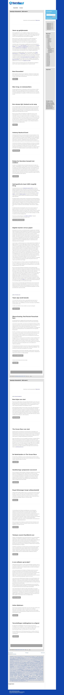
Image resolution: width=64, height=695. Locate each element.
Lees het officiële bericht (17, 355)
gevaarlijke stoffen (28, 662)
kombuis (40, 665)
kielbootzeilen (11, 665)
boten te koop (15, 659)
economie (16, 661)
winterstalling (20, 680)
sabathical (24, 671)
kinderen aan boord (15, 665)
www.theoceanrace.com (19, 446)
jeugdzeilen (25, 664)
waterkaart (28, 677)
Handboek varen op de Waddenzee (21, 47)
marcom (39, 666)
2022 (47, 53)
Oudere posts (43, 652)
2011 (47, 62)
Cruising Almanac (22, 53)
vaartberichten (33, 675)
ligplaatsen (26, 666)
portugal (29, 669)
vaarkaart (37, 674)
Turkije (33, 673)
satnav (26, 671)
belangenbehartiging (40, 657)
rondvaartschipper (18, 671)
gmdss (32, 662)
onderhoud (20, 668)
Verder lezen (15, 176)
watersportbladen (19, 678)
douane (37, 660)
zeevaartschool (36, 680)
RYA (22, 671)
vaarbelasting (12, 674)
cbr (38, 659)
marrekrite (23, 667)
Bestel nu (15, 124)
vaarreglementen (20, 675)
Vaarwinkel (15, 7)
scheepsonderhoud (37, 671)
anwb (37, 656)
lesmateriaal (23, 666)
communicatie (11, 660)
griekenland (41, 662)
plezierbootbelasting (20, 669)
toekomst (21, 673)
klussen (37, 665)
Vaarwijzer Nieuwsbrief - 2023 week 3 (19, 380)
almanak (33, 656)
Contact (21, 7)
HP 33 (36, 53)
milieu (36, 667)
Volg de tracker (16, 308)
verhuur (42, 676)
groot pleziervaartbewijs (21, 663)
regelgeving (23, 670)
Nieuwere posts (10, 652)
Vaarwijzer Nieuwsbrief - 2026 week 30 (50, 29)
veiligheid (38, 676)
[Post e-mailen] (25, 649)
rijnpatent (38, 670)
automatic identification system (19, 657)
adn (17, 656)
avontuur (29, 657)
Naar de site (15, 527)
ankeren (35, 656)
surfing (11, 673)
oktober (49, 40)
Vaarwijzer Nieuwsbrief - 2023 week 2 (51, 52)
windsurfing (41, 679)
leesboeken (18, 666)
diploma (30, 660)
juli (48, 42)
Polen (24, 669)
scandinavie (28, 671)
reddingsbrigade (14, 670)
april (48, 45)
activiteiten (15, 656)
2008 (47, 65)
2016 (47, 58)
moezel (38, 667)
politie (25, 669)
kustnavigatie (12, 666)
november (49, 39)
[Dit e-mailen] (27, 376)
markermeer (15, 667)
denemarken (24, 660)
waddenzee (19, 677)
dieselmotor (27, 660)
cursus (16, 660)
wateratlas (24, 677)
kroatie (42, 665)
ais (31, 656)
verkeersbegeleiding (12, 677)
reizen (32, 670)
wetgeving (39, 679)
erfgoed (31, 661)
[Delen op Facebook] (30, 376)
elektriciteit (21, 661)
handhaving (36, 663)
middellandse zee (33, 667)
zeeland (27, 680)
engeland (29, 661)
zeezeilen (39, 680)
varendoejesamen (34, 676)
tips (17, 673)
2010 (47, 63)
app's (39, 656)
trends (30, 673)
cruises (14, 660)
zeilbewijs (42, 680)
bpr (17, 659)
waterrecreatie (38, 677)
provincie (41, 669)
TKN (18, 673)
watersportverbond (17, 679)
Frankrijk (16, 662)
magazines (32, 666)
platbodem (16, 669)
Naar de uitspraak (16, 597)
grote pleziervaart (32, 663)
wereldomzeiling (28, 679)
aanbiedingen (12, 656)
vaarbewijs (15, 674)
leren (20, 666)
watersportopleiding (40, 678)
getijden (25, 662)
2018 (47, 56)
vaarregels (15, 675)
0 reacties (23, 649)
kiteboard (19, 665)
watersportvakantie (12, 679)
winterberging (12, 680)
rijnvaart (41, 670)
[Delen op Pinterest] (31, 376)
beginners (37, 657)
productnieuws (34, 669)
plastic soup (13, 669)
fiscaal (13, 662)
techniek (16, 673)
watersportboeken (25, 678)
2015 (47, 59)
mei (48, 44)
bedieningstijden (33, 657)
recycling (11, 670)
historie (40, 663)
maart (48, 46)
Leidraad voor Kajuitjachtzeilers (23, 46)
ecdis (14, 661)
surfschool (13, 673)
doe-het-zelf (34, 660)
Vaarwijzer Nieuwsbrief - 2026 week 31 (50, 27)
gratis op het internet (15, 59)
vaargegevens (27, 674)
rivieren (15, 671)
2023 (47, 37)
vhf (15, 677)
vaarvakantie (11, 676)
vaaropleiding (41, 674)
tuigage (32, 673)
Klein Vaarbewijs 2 (24, 45)
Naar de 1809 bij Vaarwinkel (18, 219)
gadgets (20, 662)
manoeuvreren (35, 666)
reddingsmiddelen (19, 670)
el (19, 661)
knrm (38, 665)
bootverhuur (11, 659)
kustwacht (15, 666)
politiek (27, 669)
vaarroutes (24, 675)
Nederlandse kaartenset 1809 (28, 188)
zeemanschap (30, 680)
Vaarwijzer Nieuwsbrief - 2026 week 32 (50, 26)
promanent (37, 669)
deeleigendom (21, 660)
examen (42, 661)
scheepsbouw (32, 671)
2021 (47, 54)
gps (39, 662)
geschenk (22, 662)
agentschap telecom (28, 656)
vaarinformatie (33, 674)
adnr (18, 656)
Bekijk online (38, 20)
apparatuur (41, 656)
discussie (32, 660)
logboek (29, 666)
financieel (11, 662)
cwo (18, 660)
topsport (28, 673)
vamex (30, 676)
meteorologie (28, 667)
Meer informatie (16, 150)
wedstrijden (22, 679)
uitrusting (39, 673)
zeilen (13, 681)
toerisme (23, 673)
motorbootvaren (41, 667)
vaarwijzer (21, 676)
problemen (31, 669)
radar (42, 669)
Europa (33, 661)
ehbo (18, 661)
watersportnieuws (32, 678)
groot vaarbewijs (27, 663)
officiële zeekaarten (23, 194)
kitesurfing (22, 665)
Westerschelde (32, 679)
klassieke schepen (27, 665)
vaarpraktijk (11, 675)
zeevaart (33, 680)
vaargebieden (24, 674)
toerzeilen (25, 673)
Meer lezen (15, 554)
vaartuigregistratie (41, 675)
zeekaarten (24, 680)
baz (30, 657)
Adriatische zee (21, 656)
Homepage (26, 652)
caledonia (31, 659)
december (49, 38)
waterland (35, 677)
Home (10, 7)
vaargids (30, 674)
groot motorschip (15, 663)
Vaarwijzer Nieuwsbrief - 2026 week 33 (50, 25)
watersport (41, 677)
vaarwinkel (26, 676)
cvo (17, 660)
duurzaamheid (12, 661)
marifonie (41, 666)
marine (13, 667)
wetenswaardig (36, 679)
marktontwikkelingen (19, 667)
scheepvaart (41, 671)
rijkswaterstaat (35, 670)
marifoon (11, 667)
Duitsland (42, 660)
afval (24, 656)
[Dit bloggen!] (28, 376)
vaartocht (37, 675)
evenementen (37, 661)
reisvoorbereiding (28, 670)
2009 (47, 64)
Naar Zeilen (15, 362)
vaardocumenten (20, 674)
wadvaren (22, 677)
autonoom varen (25, 657)
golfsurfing (37, 662)
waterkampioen (32, 677)
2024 (47, 36)
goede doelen (34, 662)
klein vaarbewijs (32, 665)
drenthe (39, 660)
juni (48, 43)
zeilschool (22, 681)
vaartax (30, 675)
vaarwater (15, 676)
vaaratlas (42, 673)
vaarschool (27, 675)
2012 (47, 61)
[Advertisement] (20, 686)
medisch (26, 667)
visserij (16, 677)
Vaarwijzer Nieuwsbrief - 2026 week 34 (50, 23)
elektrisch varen (24, 661)
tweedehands (36, 673)
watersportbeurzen (13, 678)
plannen (11, 669)
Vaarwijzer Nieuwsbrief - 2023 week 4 (19, 11)
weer (25, 679)
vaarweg (18, 676)
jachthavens (11, 664)
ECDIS (23, 279)
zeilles (17, 681)
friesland (18, 662)
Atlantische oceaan (12, 657)
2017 (47, 57)
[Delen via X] (29, 376)
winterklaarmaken (16, 680)
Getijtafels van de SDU (26, 60)
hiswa (42, 663)
